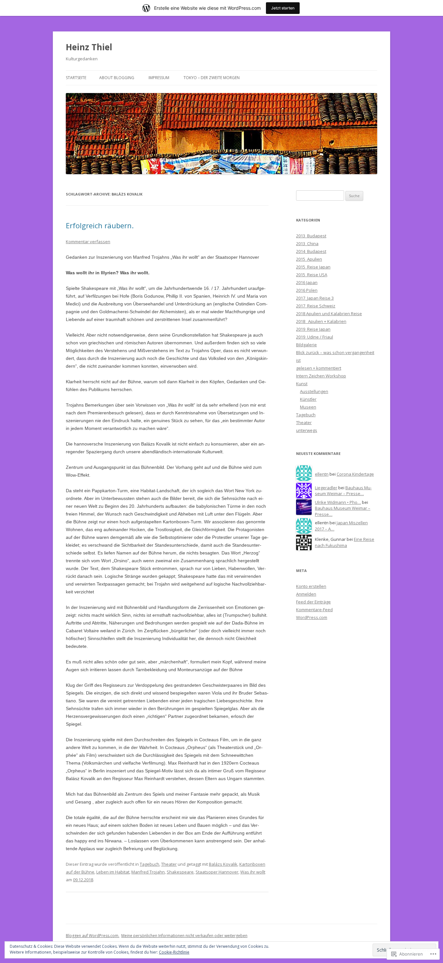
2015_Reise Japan (313, 267)
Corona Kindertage (355, 474)
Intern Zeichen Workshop (321, 376)
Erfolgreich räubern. (100, 225)
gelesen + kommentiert (318, 368)
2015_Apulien (309, 259)
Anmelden (306, 594)
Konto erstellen (311, 586)
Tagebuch (149, 864)
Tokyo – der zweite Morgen (212, 77)
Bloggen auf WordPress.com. (92, 935)
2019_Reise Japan (313, 329)
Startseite (76, 77)
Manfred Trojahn (148, 872)
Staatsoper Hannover (217, 872)
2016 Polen (306, 290)
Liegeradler (326, 488)
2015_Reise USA (311, 275)
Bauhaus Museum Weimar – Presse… (343, 491)
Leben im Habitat (112, 872)
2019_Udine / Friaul (314, 337)
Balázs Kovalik (223, 864)
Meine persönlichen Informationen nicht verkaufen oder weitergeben (184, 935)
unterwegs (306, 430)
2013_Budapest (311, 236)
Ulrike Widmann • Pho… (338, 502)
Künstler (308, 399)
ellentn (322, 474)
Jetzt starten (282, 8)
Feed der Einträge (313, 602)
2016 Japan (306, 282)
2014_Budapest (311, 251)
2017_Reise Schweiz (315, 306)
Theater (169, 864)
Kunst (301, 383)
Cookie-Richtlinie (174, 952)
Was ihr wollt (252, 872)
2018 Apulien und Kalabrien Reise (329, 313)
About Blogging (116, 77)
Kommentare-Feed (314, 609)
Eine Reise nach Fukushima (344, 542)
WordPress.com (311, 617)
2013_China (307, 243)
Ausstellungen (314, 391)
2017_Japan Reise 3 (315, 298)
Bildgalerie (306, 345)
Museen (308, 407)
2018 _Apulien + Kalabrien (321, 321)
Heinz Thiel (89, 47)
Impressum (159, 77)
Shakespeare (180, 872)
